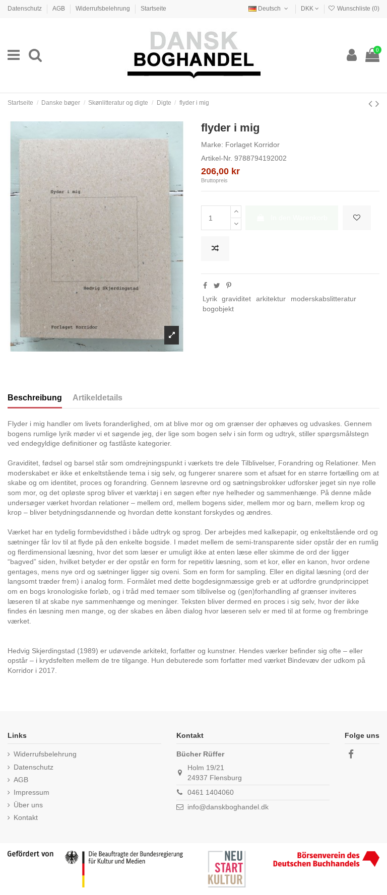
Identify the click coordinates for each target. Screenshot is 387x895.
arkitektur (271, 299)
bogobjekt (218, 309)
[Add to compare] (215, 248)
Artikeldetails (97, 397)
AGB (59, 8)
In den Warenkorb (299, 218)
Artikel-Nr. (216, 158)
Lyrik (210, 299)
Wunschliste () (357, 8)
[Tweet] (217, 286)
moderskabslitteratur (323, 299)
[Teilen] (205, 286)
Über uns (28, 805)
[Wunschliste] (357, 217)
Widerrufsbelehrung (104, 8)
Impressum (31, 792)
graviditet (236, 299)
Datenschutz (25, 8)
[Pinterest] (228, 286)
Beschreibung (35, 397)
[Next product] (377, 103)
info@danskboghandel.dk (228, 807)
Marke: (212, 145)
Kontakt (26, 817)
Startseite (153, 8)
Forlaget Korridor (252, 145)
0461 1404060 (210, 792)
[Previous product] (371, 103)
